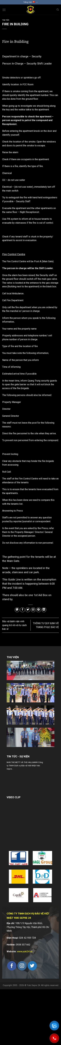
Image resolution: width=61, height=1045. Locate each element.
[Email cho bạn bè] (33, 609)
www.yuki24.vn (24, 951)
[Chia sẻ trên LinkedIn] (43, 609)
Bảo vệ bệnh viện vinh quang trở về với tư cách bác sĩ (14, 625)
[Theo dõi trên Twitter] (32, 965)
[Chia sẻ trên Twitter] (27, 609)
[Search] (58, 9)
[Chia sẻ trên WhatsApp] (17, 609)
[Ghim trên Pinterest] (38, 609)
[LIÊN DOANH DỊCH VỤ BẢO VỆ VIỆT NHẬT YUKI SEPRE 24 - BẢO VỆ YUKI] (30, 9)
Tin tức (5, 20)
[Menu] (4, 9)
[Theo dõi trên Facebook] (11, 965)
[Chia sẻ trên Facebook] (22, 609)
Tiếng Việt (27, 2)
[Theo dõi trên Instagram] (22, 965)
